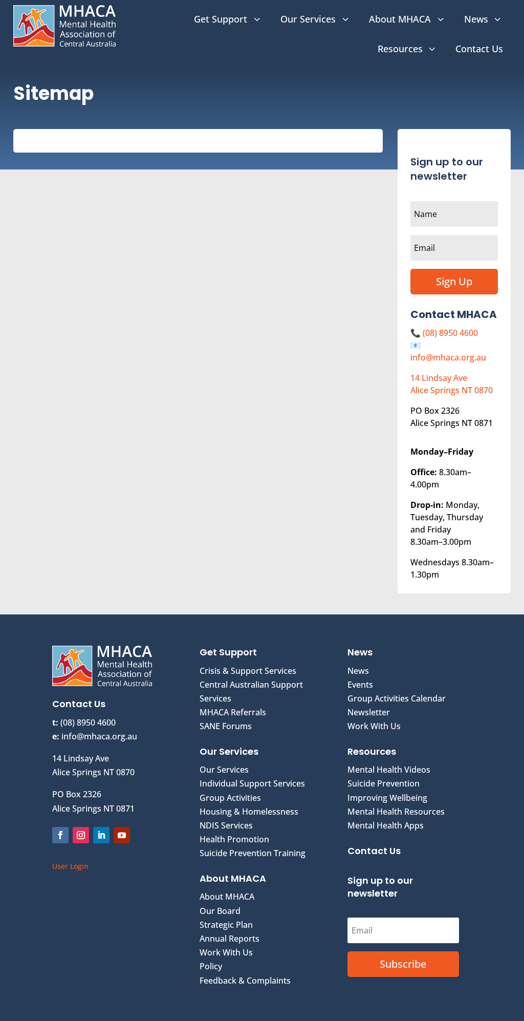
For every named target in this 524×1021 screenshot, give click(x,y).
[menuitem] (228, 18)
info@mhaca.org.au (448, 357)
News (358, 670)
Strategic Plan (226, 924)
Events (360, 684)
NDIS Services (226, 825)
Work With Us (226, 952)
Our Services (224, 769)
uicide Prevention (386, 783)
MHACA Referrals (233, 712)
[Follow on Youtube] (122, 835)
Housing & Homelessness (249, 811)
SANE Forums (226, 726)
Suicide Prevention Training (252, 853)
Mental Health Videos (388, 769)
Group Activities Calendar (396, 698)
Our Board (220, 911)
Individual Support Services (252, 783)
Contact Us (374, 850)
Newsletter (368, 712)
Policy (211, 966)
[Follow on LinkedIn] (101, 835)
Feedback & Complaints (245, 980)
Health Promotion (234, 839)
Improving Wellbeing (387, 797)
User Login (70, 866)
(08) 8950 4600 (450, 332)
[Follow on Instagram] (81, 835)
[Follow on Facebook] (60, 835)
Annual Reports (229, 938)
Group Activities (230, 797)
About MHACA (227, 896)
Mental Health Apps (385, 825)
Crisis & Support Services (248, 670)
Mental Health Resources (396, 811)
